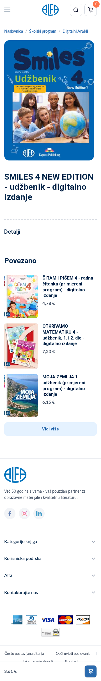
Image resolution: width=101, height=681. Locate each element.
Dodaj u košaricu (90, 671)
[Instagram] (24, 513)
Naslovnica (13, 32)
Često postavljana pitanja (24, 654)
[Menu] (7, 10)
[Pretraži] (76, 10)
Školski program (42, 32)
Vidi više (50, 429)
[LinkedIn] (39, 513)
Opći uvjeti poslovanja (73, 654)
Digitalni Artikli (75, 32)
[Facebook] (9, 513)
